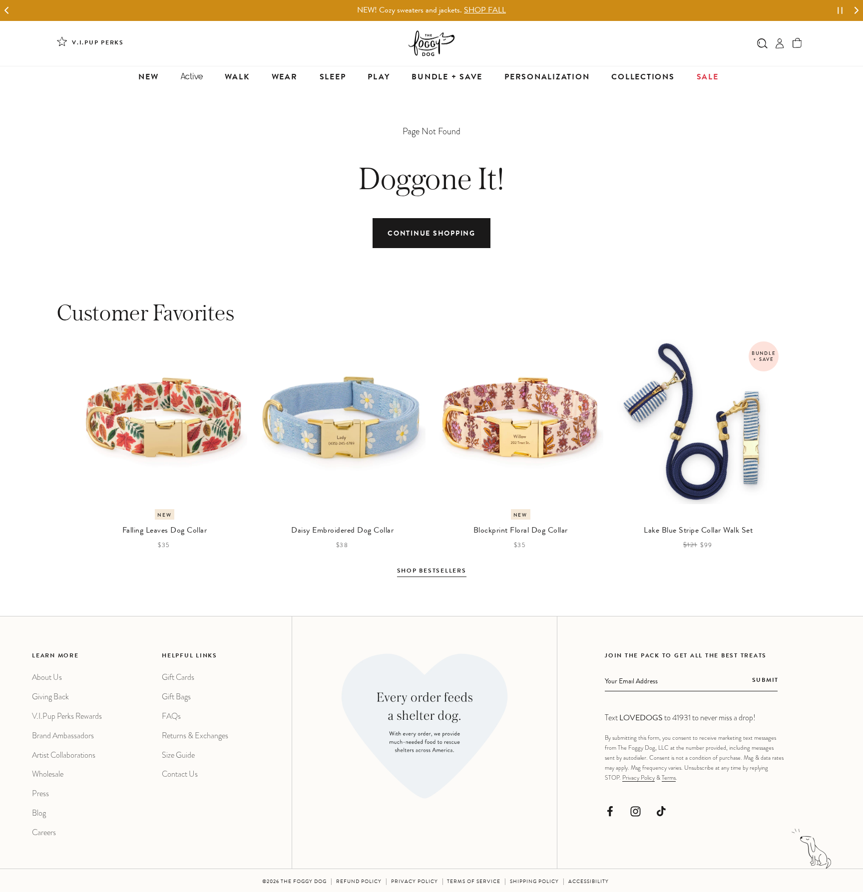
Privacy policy (414, 882)
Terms (669, 777)
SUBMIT (765, 681)
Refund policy (359, 882)
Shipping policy (534, 882)
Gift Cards (178, 677)
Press (40, 793)
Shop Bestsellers (431, 572)
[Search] (762, 43)
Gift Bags (176, 696)
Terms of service (473, 882)
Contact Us (180, 774)
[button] (797, 43)
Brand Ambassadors (63, 735)
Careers (44, 832)
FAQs (171, 716)
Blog (39, 813)
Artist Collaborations (63, 755)
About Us (47, 677)
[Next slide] (856, 10)
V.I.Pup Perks (98, 43)
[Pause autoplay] (840, 10)
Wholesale (47, 774)
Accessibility (588, 882)
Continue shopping (431, 234)
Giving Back (50, 696)
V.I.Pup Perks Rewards (67, 716)
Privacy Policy (638, 777)
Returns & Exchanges (195, 735)
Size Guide (178, 755)
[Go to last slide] (6, 10)
